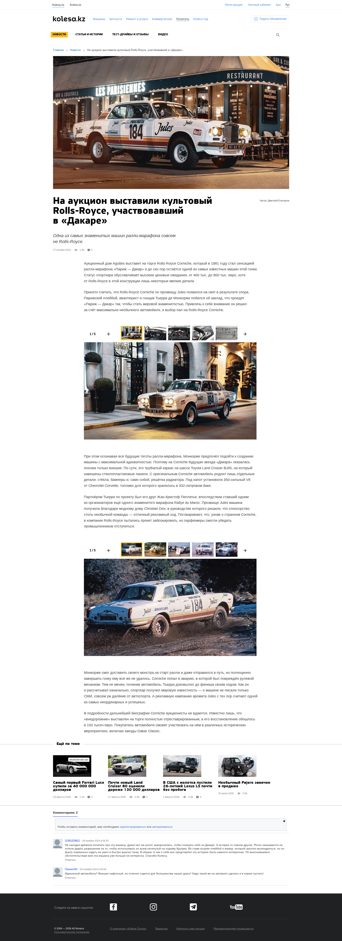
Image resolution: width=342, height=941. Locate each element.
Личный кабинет (259, 5)
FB (113, 906)
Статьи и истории (89, 34)
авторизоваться (162, 826)
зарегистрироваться (133, 826)
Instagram (153, 906)
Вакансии (161, 928)
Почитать (182, 19)
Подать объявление (273, 19)
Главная (58, 49)
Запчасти (115, 19)
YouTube (236, 906)
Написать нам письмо (190, 928)
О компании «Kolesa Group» (128, 928)
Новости (59, 34)
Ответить (70, 859)
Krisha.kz (75, 4)
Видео (163, 34)
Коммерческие (162, 19)
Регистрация (233, 5)
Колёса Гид (200, 19)
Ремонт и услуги (137, 19)
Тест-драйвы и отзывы (130, 34)
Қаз (278, 5)
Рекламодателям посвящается (234, 928)
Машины (99, 19)
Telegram (193, 906)
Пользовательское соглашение (71, 932)
